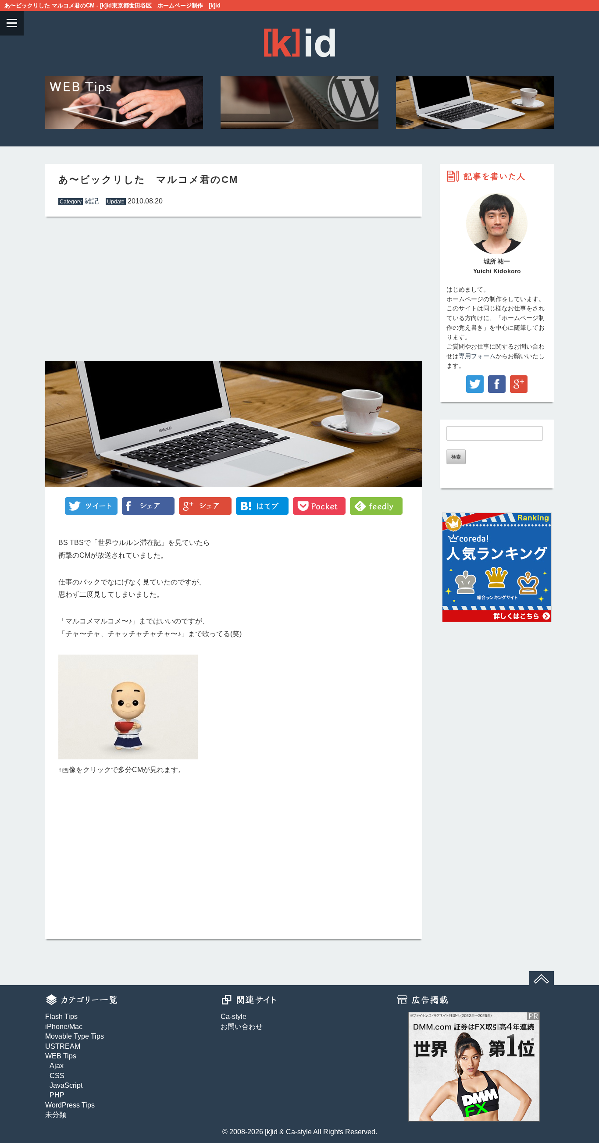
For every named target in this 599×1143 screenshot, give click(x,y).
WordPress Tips (70, 1105)
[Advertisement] (137, 289)
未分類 (55, 1114)
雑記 (92, 201)
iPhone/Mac (63, 1026)
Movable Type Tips (74, 1036)
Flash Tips (61, 1016)
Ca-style (233, 1016)
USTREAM (62, 1046)
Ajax (57, 1065)
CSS (57, 1075)
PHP (57, 1095)
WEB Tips (60, 1056)
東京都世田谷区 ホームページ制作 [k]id (166, 5)
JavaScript (66, 1085)
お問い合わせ (242, 1026)
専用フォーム (477, 356)
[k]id (271, 1132)
